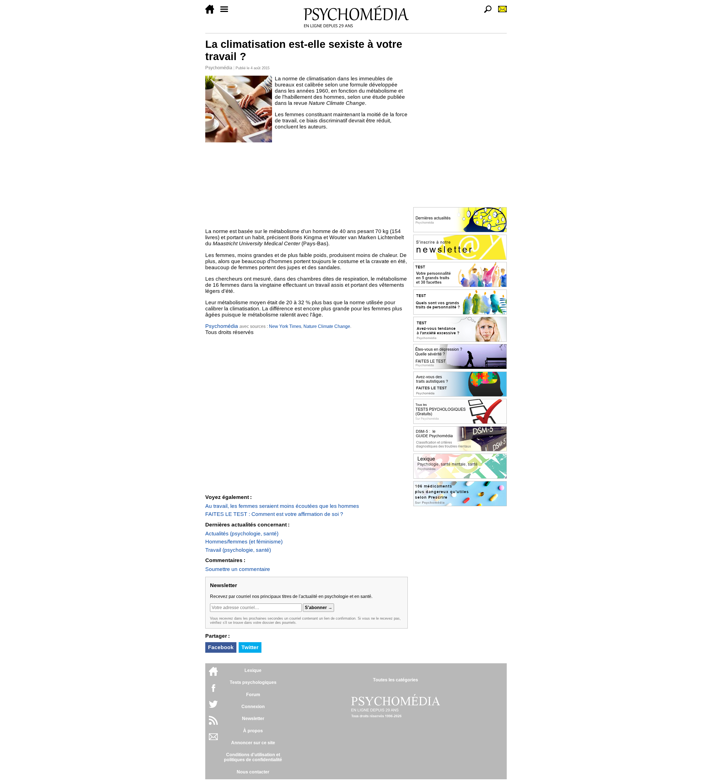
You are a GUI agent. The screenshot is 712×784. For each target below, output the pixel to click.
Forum (253, 694)
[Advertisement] (306, 184)
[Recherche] (485, 12)
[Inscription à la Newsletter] (500, 12)
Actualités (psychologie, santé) (241, 533)
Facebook (221, 647)
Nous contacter (253, 772)
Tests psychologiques (253, 682)
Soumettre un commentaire (237, 569)
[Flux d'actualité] (213, 723)
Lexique (252, 670)
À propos (253, 730)
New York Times (285, 326)
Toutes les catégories (395, 679)
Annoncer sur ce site (253, 742)
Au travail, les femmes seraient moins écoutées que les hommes (282, 506)
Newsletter (253, 718)
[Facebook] (213, 690)
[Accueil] (212, 12)
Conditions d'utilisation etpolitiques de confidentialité (253, 757)
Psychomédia (218, 67)
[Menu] (226, 12)
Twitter (249, 647)
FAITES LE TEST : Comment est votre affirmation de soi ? (274, 514)
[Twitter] (213, 707)
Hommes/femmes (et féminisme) (244, 542)
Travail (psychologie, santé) (238, 550)
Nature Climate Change (326, 326)
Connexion (253, 706)
